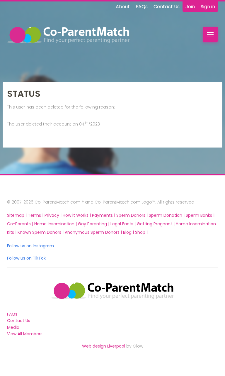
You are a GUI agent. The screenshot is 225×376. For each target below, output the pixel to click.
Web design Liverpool (103, 346)
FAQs (142, 6)
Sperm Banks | (200, 215)
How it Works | (77, 215)
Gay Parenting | (94, 224)
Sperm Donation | (167, 215)
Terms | (36, 215)
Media (13, 327)
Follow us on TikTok (26, 258)
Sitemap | (17, 215)
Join (190, 6)
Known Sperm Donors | (41, 232)
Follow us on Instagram (30, 246)
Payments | (104, 215)
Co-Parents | (20, 224)
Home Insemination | (56, 224)
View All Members (24, 334)
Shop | (141, 232)
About (123, 6)
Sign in (208, 6)
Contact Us (167, 6)
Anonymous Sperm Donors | (94, 232)
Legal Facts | (123, 224)
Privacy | (54, 215)
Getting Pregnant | (156, 224)
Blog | (129, 232)
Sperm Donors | (132, 215)
